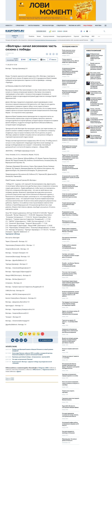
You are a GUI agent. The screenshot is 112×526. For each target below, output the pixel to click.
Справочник (20, 25)
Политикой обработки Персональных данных (45, 40)
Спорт (15, 37)
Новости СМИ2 (10, 378)
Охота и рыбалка (34, 25)
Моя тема (98, 25)
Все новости (91, 142)
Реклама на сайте (75, 25)
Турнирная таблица (13, 234)
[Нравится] (21, 334)
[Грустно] (38, 334)
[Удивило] (34, 334)
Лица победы (87, 25)
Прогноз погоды (48, 25)
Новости (9, 25)
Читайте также (11, 346)
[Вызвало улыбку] (25, 334)
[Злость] (42, 334)
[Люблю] (29, 334)
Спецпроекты (61, 25)
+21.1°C (54, 31)
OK (92, 40)
